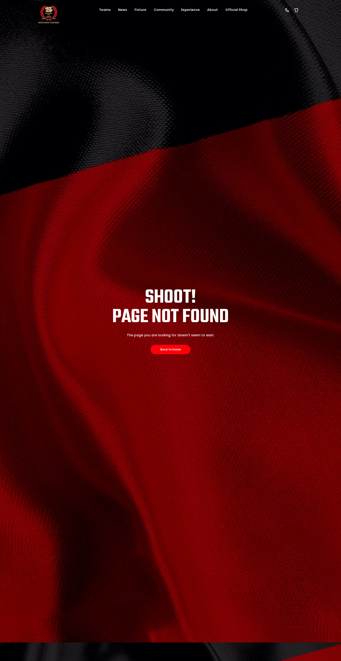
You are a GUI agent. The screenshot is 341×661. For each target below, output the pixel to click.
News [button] (122, 9)
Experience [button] (190, 9)
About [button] (212, 9)
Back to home (170, 349)
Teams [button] (105, 9)
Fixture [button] (140, 9)
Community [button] (164, 9)
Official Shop (236, 9)
